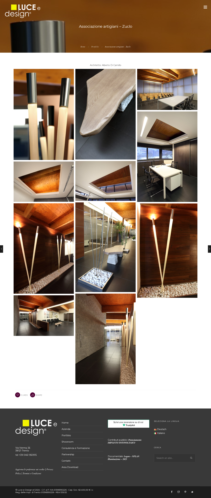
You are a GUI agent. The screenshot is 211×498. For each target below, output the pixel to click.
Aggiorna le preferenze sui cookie (29, 469)
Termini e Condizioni (32, 473)
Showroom (68, 441)
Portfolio (95, 46)
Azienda (66, 429)
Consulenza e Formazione (76, 448)
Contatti (66, 460)
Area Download (70, 467)
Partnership (68, 454)
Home (82, 46)
